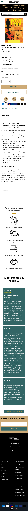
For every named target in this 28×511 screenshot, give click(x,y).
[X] (12, 108)
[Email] (6, 108)
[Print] (9, 108)
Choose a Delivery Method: (10, 69)
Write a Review (5, 51)
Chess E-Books (19, 484)
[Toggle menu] (2, 2)
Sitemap (3, 482)
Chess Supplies (19, 492)
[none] (14, 30)
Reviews (3, 470)
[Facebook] (2, 108)
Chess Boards (19, 478)
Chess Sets (18, 472)
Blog (2, 476)
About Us (4, 473)
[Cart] (25, 2)
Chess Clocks (19, 481)
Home (3, 465)
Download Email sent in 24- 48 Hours (14, 72)
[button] (14, 92)
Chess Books (19, 489)
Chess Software (19, 465)
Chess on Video (19, 486)
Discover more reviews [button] (14, 411)
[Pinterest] (15, 108)
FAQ (2, 467)
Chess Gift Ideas (20, 495)
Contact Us (4, 479)
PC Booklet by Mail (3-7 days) (12, 74)
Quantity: (4, 78)
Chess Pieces (19, 475)
